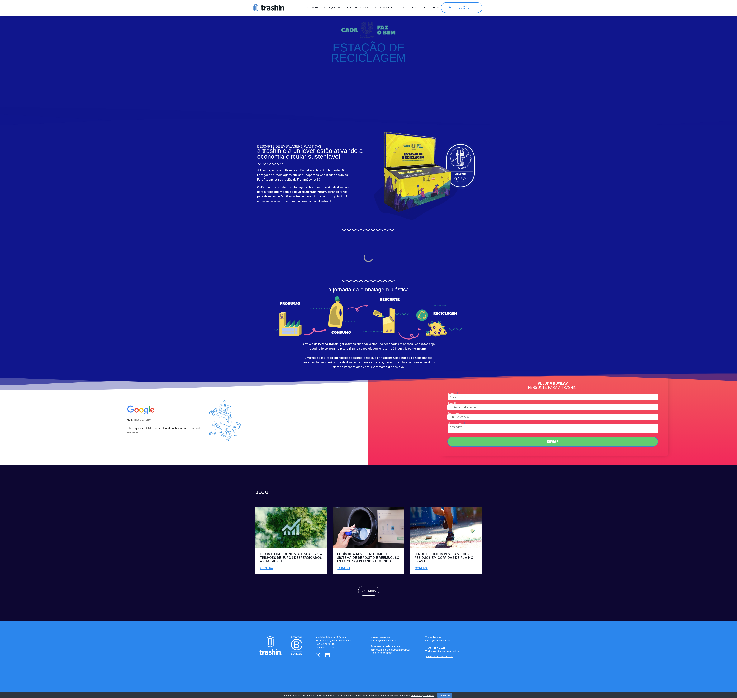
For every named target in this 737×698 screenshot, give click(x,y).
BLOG (415, 7)
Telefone (453, 413)
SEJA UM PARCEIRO (385, 7)
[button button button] (421, 568)
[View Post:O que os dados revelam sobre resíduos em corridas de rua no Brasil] (446, 527)
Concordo (445, 695)
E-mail (452, 403)
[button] (266, 568)
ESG (404, 7)
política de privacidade (422, 695)
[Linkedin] (327, 655)
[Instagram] (318, 655)
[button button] (344, 568)
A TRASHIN (312, 7)
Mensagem (455, 423)
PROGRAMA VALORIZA (357, 7)
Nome (451, 393)
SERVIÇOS (329, 7)
